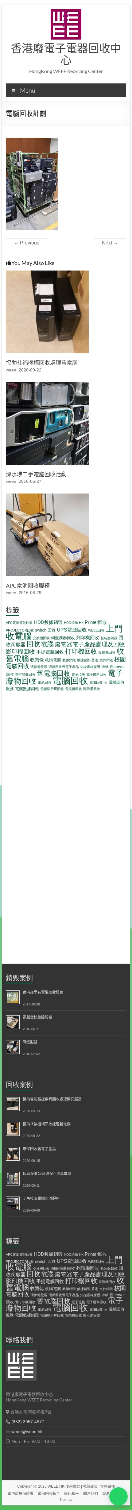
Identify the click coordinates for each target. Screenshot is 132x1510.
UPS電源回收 (72, 629)
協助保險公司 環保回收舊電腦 (47, 1173)
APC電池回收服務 (28, 585)
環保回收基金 (49, 1493)
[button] (118, 1496)
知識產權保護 (90, 667)
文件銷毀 (106, 660)
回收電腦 (40, 644)
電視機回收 (73, 689)
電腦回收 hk (98, 682)
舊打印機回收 (25, 674)
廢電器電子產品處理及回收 (90, 644)
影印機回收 (20, 651)
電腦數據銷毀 (27, 688)
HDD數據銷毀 (48, 622)
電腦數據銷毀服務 (37, 1017)
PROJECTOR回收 (20, 630)
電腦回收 (70, 680)
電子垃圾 (78, 674)
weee (11, 369)
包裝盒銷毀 (108, 638)
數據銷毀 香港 (87, 660)
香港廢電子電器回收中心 (66, 54)
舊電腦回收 (53, 673)
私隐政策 (90, 1486)
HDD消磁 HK (73, 622)
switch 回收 (45, 630)
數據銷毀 (69, 660)
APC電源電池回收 (19, 622)
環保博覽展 (38, 667)
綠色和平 (71, 1493)
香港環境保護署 (20, 1493)
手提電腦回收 (50, 652)
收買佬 (37, 659)
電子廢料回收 (96, 674)
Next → (110, 242)
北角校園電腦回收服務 (41, 1198)
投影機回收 (107, 652)
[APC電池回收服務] (47, 496)
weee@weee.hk (26, 1431)
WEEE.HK (56, 1486)
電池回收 (44, 682)
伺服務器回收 (63, 638)
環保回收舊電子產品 (64, 667)
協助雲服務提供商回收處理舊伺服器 (52, 1099)
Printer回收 (96, 622)
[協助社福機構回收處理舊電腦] (47, 273)
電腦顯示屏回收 (52, 689)
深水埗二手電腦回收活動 (36, 474)
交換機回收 (41, 638)
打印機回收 (81, 651)
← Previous (26, 242)
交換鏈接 (107, 1486)
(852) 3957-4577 (27, 1421)
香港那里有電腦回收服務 (43, 992)
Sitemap (66, 1499)
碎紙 (105, 667)
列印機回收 (87, 637)
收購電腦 (53, 660)
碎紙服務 (30, 1042)
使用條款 (72, 1486)
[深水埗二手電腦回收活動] (47, 385)
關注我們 (90, 1493)
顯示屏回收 (91, 689)
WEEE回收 (96, 630)
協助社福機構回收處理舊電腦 (42, 362)
